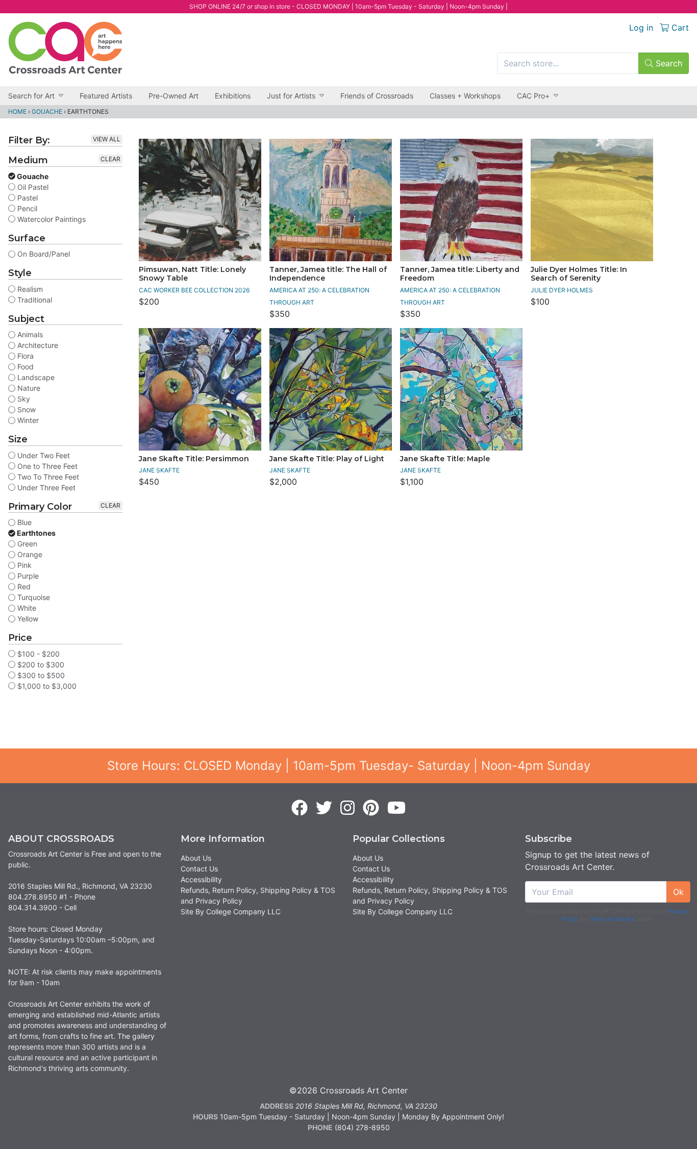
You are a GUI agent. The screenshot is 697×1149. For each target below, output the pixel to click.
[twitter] (324, 808)
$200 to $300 (39, 664)
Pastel (26, 197)
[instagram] (347, 808)
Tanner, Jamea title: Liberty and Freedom (459, 274)
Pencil (26, 208)
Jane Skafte (159, 470)
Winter (27, 420)
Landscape (35, 377)
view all (106, 139)
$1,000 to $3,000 (46, 686)
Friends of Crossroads (376, 95)
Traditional (33, 299)
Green (26, 543)
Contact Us (199, 868)
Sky (22, 398)
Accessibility (201, 879)
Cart (679, 27)
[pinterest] (371, 808)
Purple (27, 575)
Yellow (26, 618)
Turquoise (32, 597)
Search (667, 63)
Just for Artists (291, 95)
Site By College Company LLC (231, 911)
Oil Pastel (31, 187)
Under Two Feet (42, 455)
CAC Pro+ (533, 95)
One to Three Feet (46, 466)
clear (110, 159)
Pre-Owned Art (173, 95)
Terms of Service (612, 918)
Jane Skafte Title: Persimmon (194, 458)
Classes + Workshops (465, 95)
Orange (28, 554)
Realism (29, 289)
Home (17, 111)
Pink (23, 565)
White (25, 608)
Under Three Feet (45, 487)
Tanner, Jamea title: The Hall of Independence (328, 274)
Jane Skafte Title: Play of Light (326, 458)
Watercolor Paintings (50, 219)
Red (23, 586)
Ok (678, 892)
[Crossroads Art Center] (65, 47)
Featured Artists (106, 95)
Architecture (36, 345)
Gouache (47, 111)
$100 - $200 (37, 654)
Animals (29, 334)
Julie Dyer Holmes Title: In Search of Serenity (579, 274)
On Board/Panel (42, 253)
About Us (196, 858)
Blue (23, 522)
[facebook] (299, 808)
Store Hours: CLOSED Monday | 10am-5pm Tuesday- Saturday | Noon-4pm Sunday (348, 765)
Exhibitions (233, 95)
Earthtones (35, 533)
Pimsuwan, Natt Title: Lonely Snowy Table (192, 274)
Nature (27, 388)
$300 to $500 (40, 675)
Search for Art (31, 95)
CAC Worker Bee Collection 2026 (194, 290)
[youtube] (396, 808)
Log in (641, 27)
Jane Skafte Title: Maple (445, 458)
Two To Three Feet (47, 476)
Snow (25, 409)
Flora (24, 356)
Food (24, 366)
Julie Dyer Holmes (562, 290)
